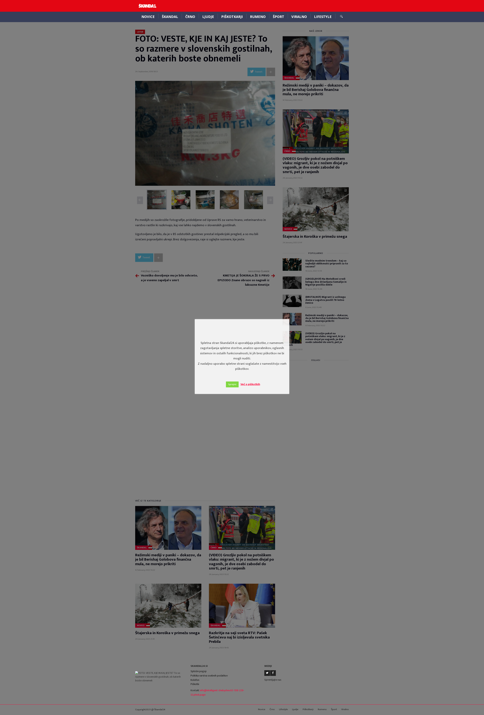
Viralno (299, 16)
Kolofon (195, 680)
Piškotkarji (232, 16)
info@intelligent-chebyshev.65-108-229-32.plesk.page (217, 692)
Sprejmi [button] (232, 384)
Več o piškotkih (250, 384)
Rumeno (258, 16)
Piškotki (195, 684)
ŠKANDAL (170, 16)
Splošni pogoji (198, 671)
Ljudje (208, 16)
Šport (278, 16)
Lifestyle (323, 16)
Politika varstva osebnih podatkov (209, 675)
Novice (148, 16)
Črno (190, 16)
